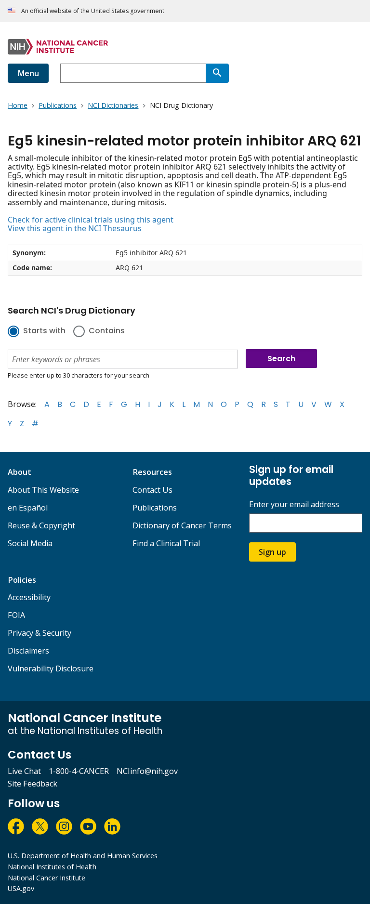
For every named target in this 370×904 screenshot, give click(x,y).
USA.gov (21, 888)
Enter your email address (294, 504)
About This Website (43, 490)
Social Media (30, 543)
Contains (107, 331)
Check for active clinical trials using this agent (90, 219)
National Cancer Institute (46, 877)
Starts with (44, 331)
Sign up (272, 552)
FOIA (16, 615)
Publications (154, 507)
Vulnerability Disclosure (50, 668)
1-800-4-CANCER (79, 771)
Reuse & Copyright (41, 525)
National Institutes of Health (52, 866)
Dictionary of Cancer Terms (182, 525)
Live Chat (24, 771)
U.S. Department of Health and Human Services (83, 855)
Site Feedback (32, 783)
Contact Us (152, 490)
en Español (28, 507)
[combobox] (133, 73)
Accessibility (29, 597)
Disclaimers (28, 650)
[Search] (217, 73)
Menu (28, 73)
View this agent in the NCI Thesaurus (75, 228)
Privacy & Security (39, 633)
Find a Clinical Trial (166, 543)
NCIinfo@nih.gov (147, 771)
